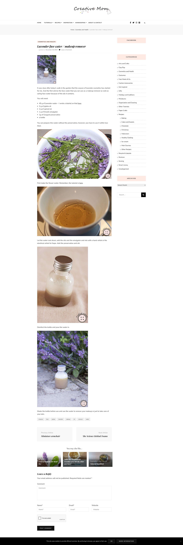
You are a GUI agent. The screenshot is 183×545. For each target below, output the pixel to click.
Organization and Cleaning (128, 103)
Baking (124, 118)
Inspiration (68, 23)
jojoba (53, 419)
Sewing (121, 161)
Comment (41, 484)
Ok (112, 541)
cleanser (41, 419)
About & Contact (95, 23)
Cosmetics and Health (46, 42)
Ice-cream (125, 142)
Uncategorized (124, 169)
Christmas (125, 130)
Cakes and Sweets (128, 122)
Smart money (123, 165)
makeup (68, 419)
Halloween (125, 134)
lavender (60, 419)
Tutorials (48, 23)
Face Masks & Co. (125, 79)
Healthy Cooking (127, 138)
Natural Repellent (97, 464)
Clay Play (122, 67)
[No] (181, 541)
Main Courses (126, 145)
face (47, 419)
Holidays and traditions (126, 95)
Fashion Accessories (126, 83)
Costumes (122, 75)
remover (80, 419)
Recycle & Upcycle (125, 153)
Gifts (120, 91)
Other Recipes (126, 149)
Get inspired (123, 87)
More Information (126, 541)
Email (71, 505)
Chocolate (125, 126)
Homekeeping (80, 23)
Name (40, 505)
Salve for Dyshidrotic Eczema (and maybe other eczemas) (74, 461)
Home (39, 23)
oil (74, 419)
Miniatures (122, 99)
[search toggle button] (144, 23)
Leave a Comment (66, 50)
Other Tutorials (124, 107)
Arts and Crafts (124, 64)
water (87, 419)
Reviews (122, 157)
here (79, 103)
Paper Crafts (123, 110)
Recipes (58, 23)
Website (95, 505)
